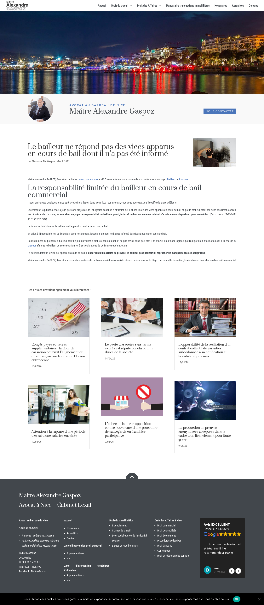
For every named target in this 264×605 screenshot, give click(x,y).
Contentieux (163, 550)
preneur (32, 245)
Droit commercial (166, 525)
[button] (238, 571)
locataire (183, 179)
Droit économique (166, 535)
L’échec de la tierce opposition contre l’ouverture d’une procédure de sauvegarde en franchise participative (131, 430)
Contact (253, 5)
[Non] (259, 599)
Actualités (238, 5)
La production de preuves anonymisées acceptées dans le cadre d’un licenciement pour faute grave (204, 434)
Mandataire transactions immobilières (188, 5)
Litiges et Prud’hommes (125, 545)
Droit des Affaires (147, 5)
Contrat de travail (121, 530)
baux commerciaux (88, 179)
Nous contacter (220, 111)
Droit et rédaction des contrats (173, 555)
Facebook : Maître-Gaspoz (33, 571)
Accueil (102, 5)
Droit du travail (119, 5)
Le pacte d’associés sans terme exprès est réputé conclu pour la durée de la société (129, 348)
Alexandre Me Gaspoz (43, 161)
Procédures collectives (169, 540)
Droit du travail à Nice (121, 520)
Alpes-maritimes (75, 553)
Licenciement (119, 525)
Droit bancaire (164, 545)
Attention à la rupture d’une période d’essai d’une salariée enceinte (58, 434)
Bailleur (171, 179)
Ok (236, 599)
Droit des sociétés (166, 530)
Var (69, 558)
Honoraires (221, 5)
